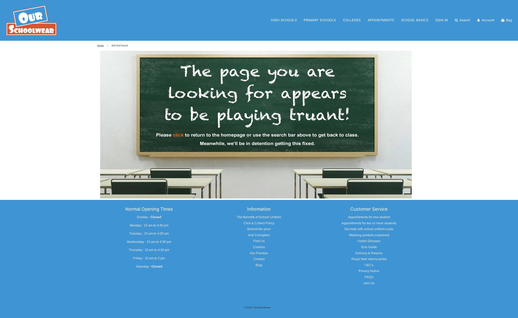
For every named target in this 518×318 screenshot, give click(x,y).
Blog (259, 265)
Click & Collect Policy (258, 223)
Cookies (259, 247)
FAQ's (369, 277)
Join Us (368, 283)
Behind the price (259, 229)
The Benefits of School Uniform (259, 217)
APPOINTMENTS (381, 20)
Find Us (259, 241)
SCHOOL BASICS (415, 20)
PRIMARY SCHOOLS (320, 20)
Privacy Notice (369, 271)
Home (100, 45)
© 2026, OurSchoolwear (257, 307)
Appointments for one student (369, 217)
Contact (258, 259)
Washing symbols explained (369, 235)
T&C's (368, 265)
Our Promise (259, 253)
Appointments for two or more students (369, 223)
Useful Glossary (369, 241)
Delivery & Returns (368, 253)
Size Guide (369, 247)
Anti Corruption (259, 235)
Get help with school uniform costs (368, 229)
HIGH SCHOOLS (284, 20)
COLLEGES (352, 20)
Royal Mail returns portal (368, 259)
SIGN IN (441, 20)
